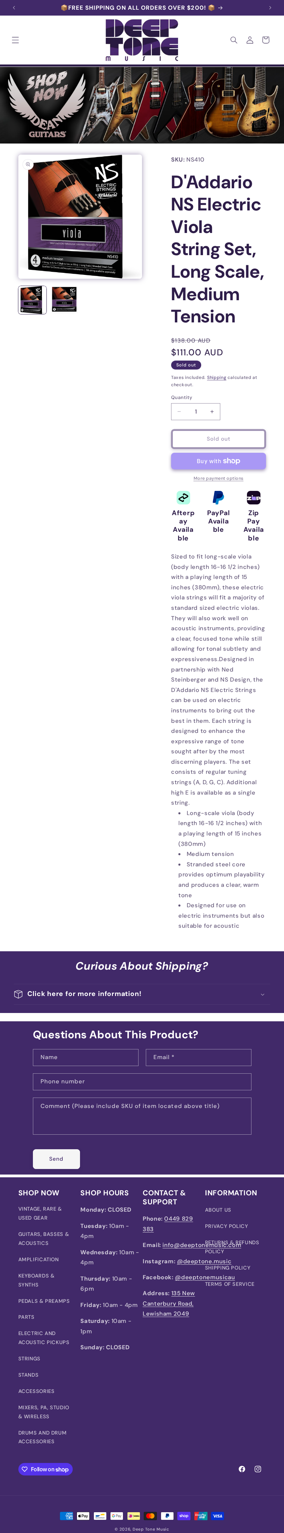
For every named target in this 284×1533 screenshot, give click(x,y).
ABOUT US (218, 1209)
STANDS (28, 1374)
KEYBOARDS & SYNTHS (36, 1280)
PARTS (26, 1317)
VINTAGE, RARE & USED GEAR (40, 1213)
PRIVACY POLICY (226, 1226)
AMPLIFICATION (38, 1259)
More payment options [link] (219, 478)
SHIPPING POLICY (227, 1267)
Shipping (217, 377)
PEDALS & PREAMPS (44, 1301)
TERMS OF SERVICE (230, 1284)
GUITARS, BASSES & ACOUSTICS (43, 1239)
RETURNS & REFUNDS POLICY (232, 1247)
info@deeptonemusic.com (201, 1245)
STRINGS (29, 1358)
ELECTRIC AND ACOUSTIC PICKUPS (44, 1338)
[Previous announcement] (13, 7)
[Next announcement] (270, 7)
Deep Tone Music (151, 1529)
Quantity (181, 397)
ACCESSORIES (36, 1391)
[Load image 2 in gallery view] (64, 300)
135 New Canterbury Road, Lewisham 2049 (169, 1303)
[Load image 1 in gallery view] (32, 300)
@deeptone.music (204, 1261)
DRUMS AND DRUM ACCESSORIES (42, 1437)
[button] (15, 40)
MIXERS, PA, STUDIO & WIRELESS (43, 1412)
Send (56, 1158)
